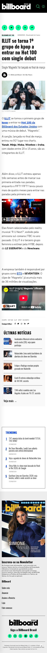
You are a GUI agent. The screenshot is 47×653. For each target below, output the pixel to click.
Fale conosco (7, 607)
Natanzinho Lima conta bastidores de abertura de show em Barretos (28, 355)
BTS (19, 273)
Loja (3, 602)
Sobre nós (6, 587)
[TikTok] (31, 636)
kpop (19, 320)
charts (4, 320)
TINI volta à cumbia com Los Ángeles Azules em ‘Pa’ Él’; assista (27, 391)
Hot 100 (10, 320)
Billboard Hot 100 (8, 35)
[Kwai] (36, 636)
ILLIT (15, 320)
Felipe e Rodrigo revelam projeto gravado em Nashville (26, 367)
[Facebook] (10, 636)
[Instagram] (15, 636)
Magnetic (26, 320)
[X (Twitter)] (20, 636)
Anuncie (5, 592)
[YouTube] (26, 636)
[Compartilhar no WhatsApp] (18, 27)
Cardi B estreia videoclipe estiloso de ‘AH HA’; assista (27, 379)
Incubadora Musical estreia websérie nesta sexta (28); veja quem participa (28, 342)
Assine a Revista (8, 597)
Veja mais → (10, 401)
